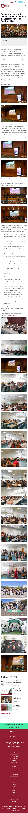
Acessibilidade (21, 808)
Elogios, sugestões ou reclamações (14, 724)
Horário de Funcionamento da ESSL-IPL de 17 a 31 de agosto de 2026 (18, 705)
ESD (14, 782)
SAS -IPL (14, 795)
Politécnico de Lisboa (14, 778)
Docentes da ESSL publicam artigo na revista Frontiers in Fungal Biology (18, 681)
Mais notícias (4, 713)
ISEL (14, 792)
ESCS (14, 780)
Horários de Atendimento (14, 749)
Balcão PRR (14, 762)
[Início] (8, 6)
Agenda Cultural (14, 771)
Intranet (14, 760)
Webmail (14, 764)
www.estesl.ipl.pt (13, 315)
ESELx (14, 784)
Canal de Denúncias (14, 727)
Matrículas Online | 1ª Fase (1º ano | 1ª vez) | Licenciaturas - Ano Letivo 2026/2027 (18, 689)
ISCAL (14, 790)
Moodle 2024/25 (14, 758)
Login (11, 2)
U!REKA (14, 801)
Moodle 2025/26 (14, 756)
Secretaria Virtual (14, 769)
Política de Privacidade (14, 810)
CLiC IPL (14, 797)
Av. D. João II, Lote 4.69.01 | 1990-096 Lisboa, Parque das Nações (14, 743)
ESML (14, 786)
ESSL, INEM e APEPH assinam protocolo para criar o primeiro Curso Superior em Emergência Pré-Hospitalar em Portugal (18, 697)
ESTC (14, 788)
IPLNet (14, 767)
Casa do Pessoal (14, 799)
